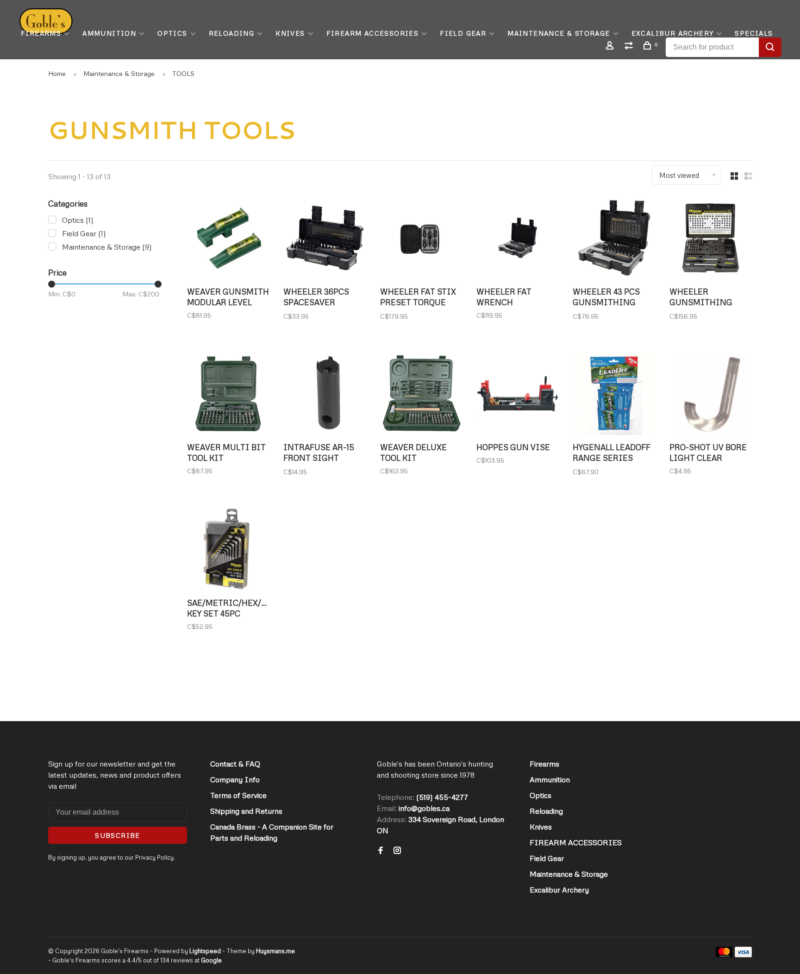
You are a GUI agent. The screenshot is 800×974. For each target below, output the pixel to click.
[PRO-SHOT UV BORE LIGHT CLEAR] (710, 395)
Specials (754, 33)
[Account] (611, 46)
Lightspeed (205, 951)
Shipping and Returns (246, 811)
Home (57, 73)
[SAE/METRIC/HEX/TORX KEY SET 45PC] (228, 550)
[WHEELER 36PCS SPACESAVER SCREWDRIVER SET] (324, 239)
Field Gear (463, 33)
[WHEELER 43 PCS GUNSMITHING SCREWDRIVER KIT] (614, 239)
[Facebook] (380, 850)
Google (211, 960)
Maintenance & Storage (558, 33)
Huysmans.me (275, 951)
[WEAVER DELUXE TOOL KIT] (421, 395)
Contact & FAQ (235, 763)
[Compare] (630, 46)
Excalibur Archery (672, 33)
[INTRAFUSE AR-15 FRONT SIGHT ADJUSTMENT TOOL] (324, 395)
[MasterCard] (724, 954)
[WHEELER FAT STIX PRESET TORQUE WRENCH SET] (421, 239)
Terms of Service (238, 795)
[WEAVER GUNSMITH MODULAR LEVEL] (228, 239)
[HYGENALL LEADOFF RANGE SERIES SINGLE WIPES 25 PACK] (614, 395)
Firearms (41, 33)
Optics (172, 33)
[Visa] (743, 954)
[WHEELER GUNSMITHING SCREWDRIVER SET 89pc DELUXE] (710, 239)
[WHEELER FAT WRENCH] (517, 239)
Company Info (235, 779)
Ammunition (109, 33)
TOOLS (183, 73)
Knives (290, 33)
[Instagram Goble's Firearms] (397, 850)
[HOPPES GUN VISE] (517, 395)
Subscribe (117, 835)
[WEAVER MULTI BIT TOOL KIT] (228, 395)
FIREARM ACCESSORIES (372, 33)
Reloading (232, 33)
